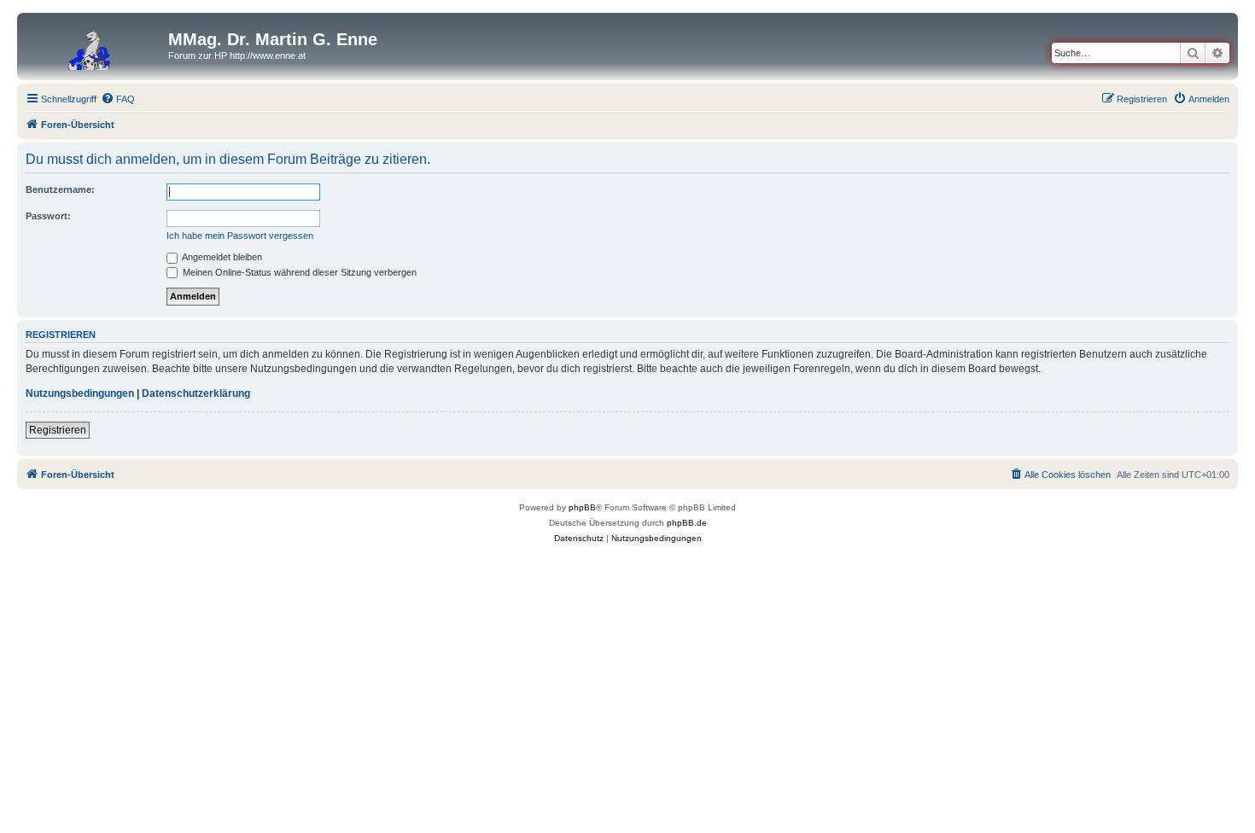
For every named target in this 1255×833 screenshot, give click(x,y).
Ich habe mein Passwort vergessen (239, 235)
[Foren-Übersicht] (94, 44)
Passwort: (48, 216)
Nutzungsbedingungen (80, 393)
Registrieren (57, 430)
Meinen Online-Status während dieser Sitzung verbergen (298, 272)
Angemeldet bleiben (221, 257)
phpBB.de (687, 522)
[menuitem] (118, 99)
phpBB (582, 507)
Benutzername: (60, 189)
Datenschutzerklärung (196, 393)
